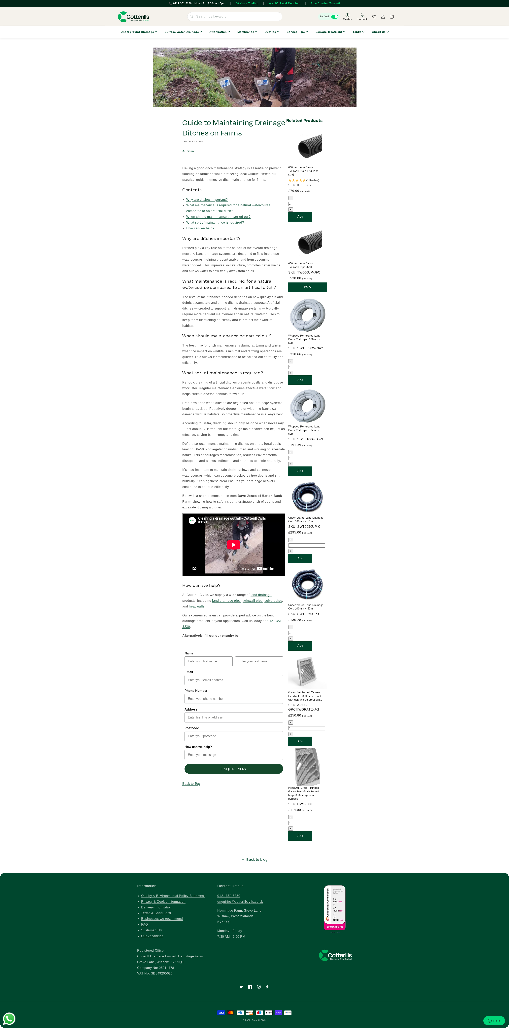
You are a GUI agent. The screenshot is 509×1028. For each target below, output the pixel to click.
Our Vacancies (152, 936)
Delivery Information (156, 907)
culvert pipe (273, 600)
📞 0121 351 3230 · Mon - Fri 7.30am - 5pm (197, 3)
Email (189, 672)
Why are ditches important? (207, 199)
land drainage (261, 595)
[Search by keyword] (191, 16)
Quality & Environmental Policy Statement (173, 896)
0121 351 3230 (228, 896)
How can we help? (200, 228)
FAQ (144, 924)
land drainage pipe (226, 600)
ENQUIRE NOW (233, 769)
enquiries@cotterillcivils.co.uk (240, 901)
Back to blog (256, 860)
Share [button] (191, 151)
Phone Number (196, 690)
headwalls (196, 606)
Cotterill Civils (259, 1020)
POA (307, 286)
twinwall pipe (253, 600)
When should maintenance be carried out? (218, 216)
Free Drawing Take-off (325, 3)
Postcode (192, 728)
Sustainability (151, 930)
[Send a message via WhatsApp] (9, 1018)
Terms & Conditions (156, 913)
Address (191, 709)
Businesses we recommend (162, 918)
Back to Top (191, 783)
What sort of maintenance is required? (215, 222)
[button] (307, 180)
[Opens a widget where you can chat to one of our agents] (494, 1021)
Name (189, 653)
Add (300, 216)
